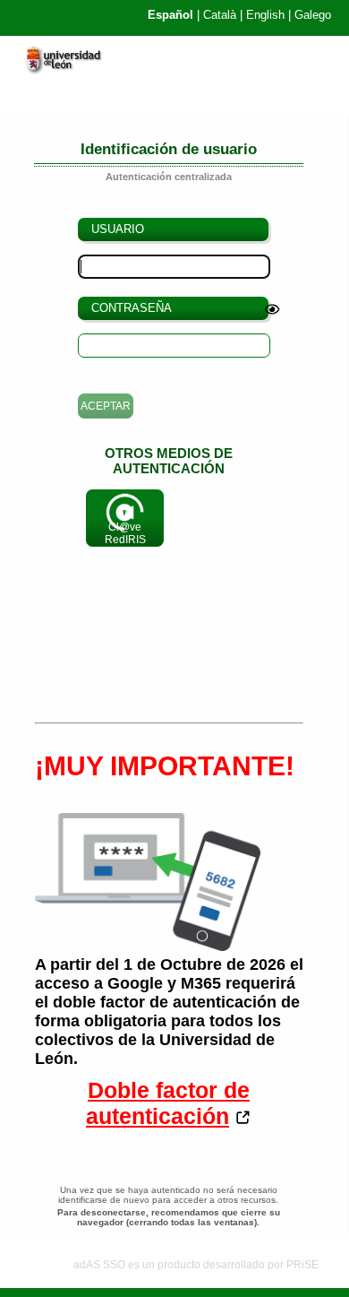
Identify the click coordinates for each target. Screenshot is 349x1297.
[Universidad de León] (71, 70)
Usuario (117, 229)
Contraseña (131, 308)
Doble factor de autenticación (168, 1102)
